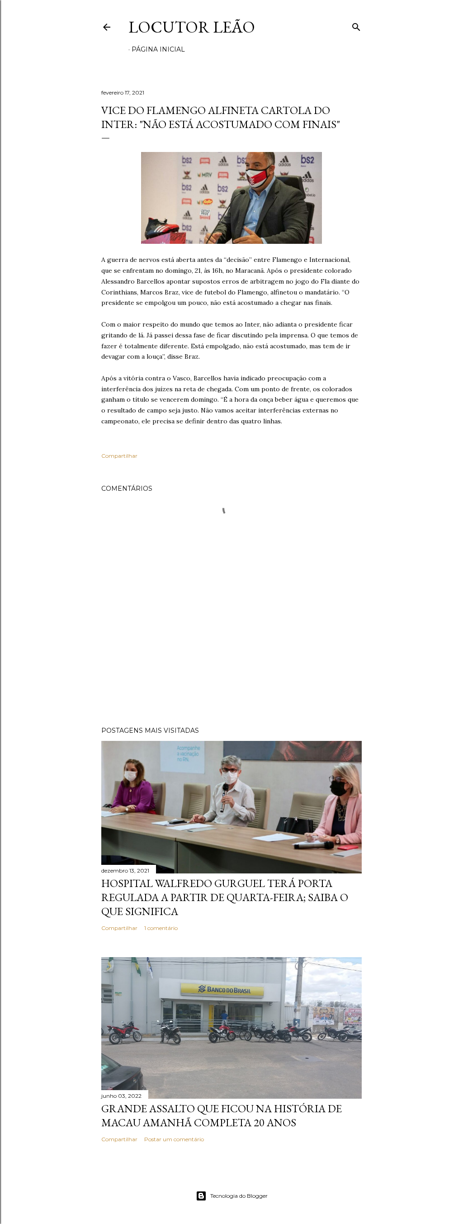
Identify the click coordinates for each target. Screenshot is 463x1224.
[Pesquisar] (356, 25)
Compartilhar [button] (119, 455)
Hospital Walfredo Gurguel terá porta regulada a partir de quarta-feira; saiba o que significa (224, 897)
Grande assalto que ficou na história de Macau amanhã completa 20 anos (221, 1115)
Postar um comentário (174, 1139)
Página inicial (158, 49)
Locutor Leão (191, 27)
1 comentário (161, 928)
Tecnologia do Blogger (239, 1195)
